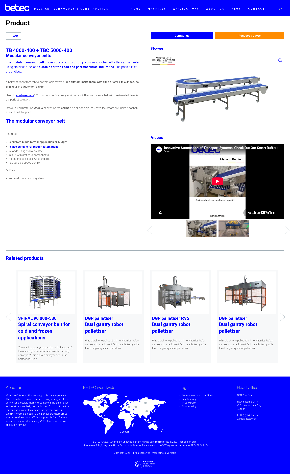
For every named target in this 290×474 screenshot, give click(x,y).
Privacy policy (189, 402)
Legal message (190, 399)
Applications (186, 8)
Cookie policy (189, 406)
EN (281, 8)
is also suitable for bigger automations (33, 146)
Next (286, 227)
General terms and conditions (197, 395)
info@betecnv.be (247, 418)
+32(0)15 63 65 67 (248, 415)
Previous (148, 227)
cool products (25, 95)
